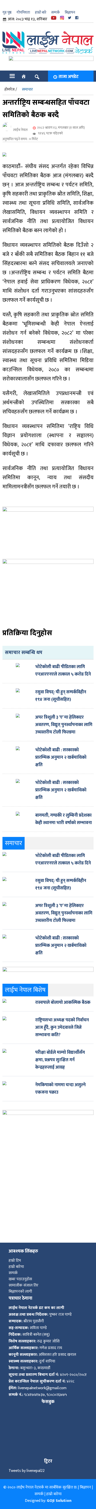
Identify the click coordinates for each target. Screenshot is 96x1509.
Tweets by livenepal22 (27, 1470)
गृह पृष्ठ (7, 12)
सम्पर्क (55, 12)
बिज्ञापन (70, 12)
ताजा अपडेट (69, 76)
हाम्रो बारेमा (16, 1266)
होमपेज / (10, 89)
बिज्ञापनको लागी (20, 1291)
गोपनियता (23, 12)
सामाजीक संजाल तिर (23, 1285)
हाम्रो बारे (40, 12)
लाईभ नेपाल (20, 130)
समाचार (27, 89)
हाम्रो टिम (15, 1260)
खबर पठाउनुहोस (20, 1279)
